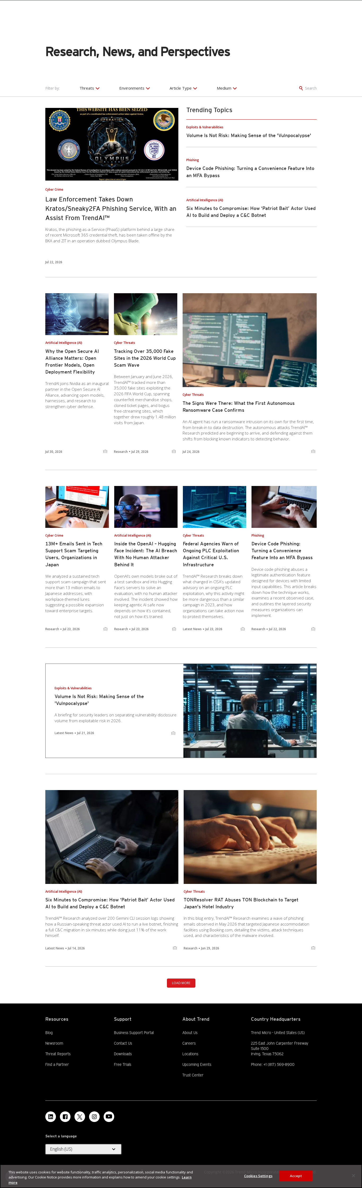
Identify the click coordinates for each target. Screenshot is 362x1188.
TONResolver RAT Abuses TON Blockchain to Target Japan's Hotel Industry (241, 903)
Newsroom (54, 1043)
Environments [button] (131, 88)
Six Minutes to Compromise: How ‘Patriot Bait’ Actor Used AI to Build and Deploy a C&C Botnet (110, 903)
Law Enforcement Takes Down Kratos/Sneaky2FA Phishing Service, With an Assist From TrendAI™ (110, 208)
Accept (296, 1175)
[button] (83, 1149)
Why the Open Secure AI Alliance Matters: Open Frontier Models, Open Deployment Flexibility (72, 361)
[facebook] (65, 1116)
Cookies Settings (258, 1175)
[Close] (353, 1175)
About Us (189, 1033)
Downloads (123, 1053)
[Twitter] (79, 1116)
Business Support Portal (134, 1032)
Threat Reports (57, 1054)
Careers (189, 1043)
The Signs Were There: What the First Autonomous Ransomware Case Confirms (239, 406)
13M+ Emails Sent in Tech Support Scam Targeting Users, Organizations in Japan (73, 554)
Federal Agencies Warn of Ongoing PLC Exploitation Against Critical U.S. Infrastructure (211, 554)
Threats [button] (87, 88)
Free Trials (122, 1064)
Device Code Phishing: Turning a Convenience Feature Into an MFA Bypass (282, 550)
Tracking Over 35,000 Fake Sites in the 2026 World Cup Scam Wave (145, 358)
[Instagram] (94, 1116)
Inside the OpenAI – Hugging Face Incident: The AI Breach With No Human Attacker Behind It (145, 554)
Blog (49, 1033)
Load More (181, 983)
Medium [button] (224, 88)
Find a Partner (57, 1064)
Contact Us (123, 1043)
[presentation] (111, 144)
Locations (190, 1054)
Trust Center (193, 1075)
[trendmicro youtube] (109, 1116)
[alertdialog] (181, 1176)
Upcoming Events (196, 1064)
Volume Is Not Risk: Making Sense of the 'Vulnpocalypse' (248, 135)
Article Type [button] (181, 88)
